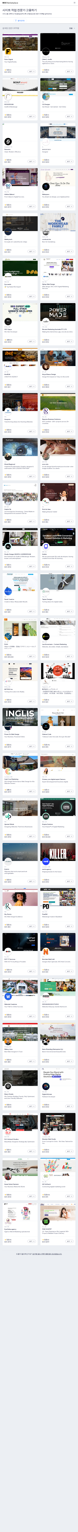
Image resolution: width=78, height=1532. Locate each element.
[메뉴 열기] (74, 2)
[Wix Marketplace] (10, 3)
